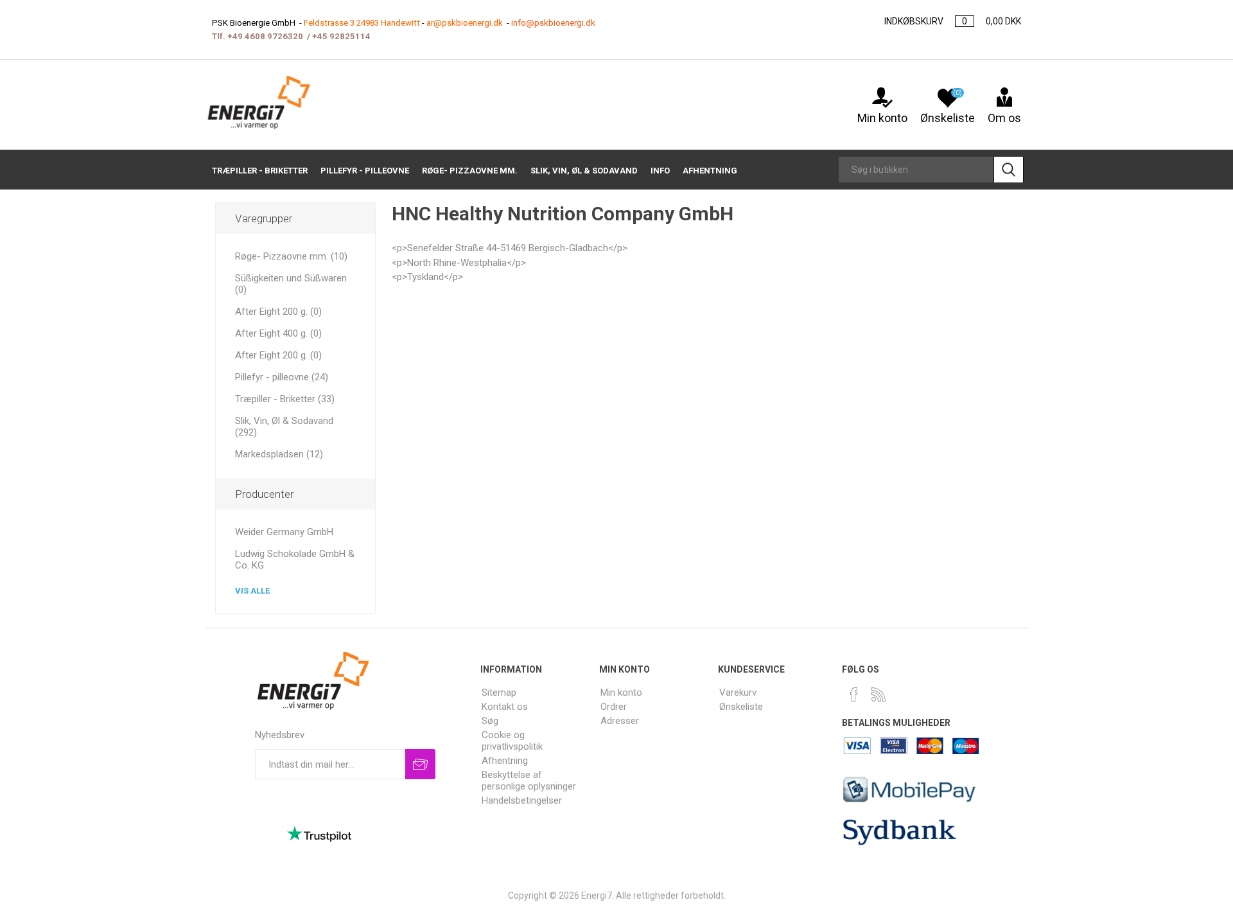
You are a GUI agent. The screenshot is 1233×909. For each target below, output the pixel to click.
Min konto (882, 118)
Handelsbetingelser (522, 800)
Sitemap (499, 692)
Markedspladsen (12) (279, 454)
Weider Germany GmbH (284, 532)
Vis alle (252, 591)
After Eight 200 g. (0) (278, 311)
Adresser (619, 721)
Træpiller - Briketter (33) (285, 399)
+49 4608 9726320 (265, 36)
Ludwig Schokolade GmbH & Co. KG (294, 559)
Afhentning (505, 760)
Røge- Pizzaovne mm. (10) (291, 256)
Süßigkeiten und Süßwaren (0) (291, 284)
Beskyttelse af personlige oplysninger (529, 780)
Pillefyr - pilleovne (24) (281, 377)
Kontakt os (505, 706)
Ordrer (613, 706)
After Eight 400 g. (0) (278, 333)
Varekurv (737, 692)
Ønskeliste (741, 706)
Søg (490, 721)
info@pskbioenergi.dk (553, 23)
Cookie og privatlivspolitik (512, 740)
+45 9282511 (338, 36)
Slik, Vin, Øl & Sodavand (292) (284, 426)
